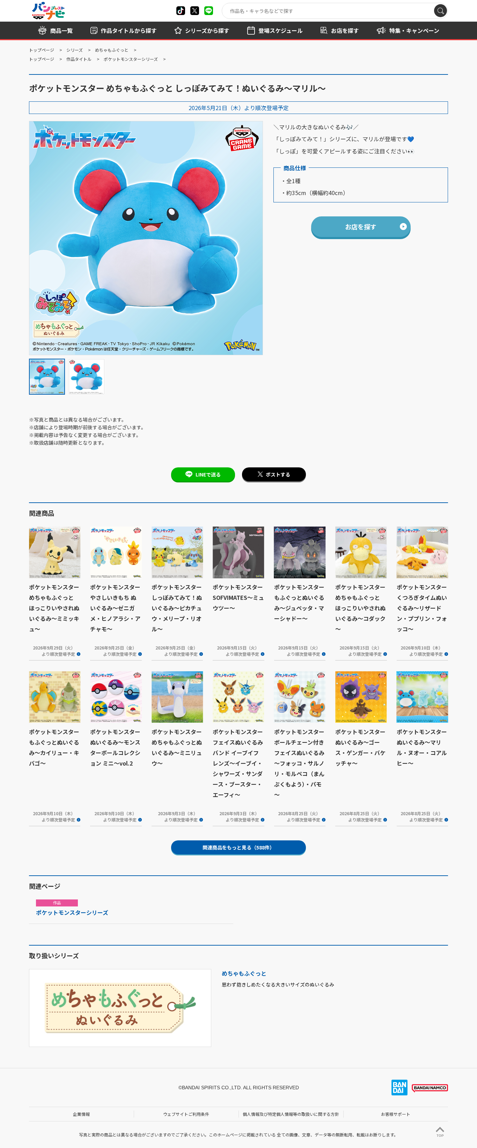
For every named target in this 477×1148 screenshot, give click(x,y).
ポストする (278, 474)
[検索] (440, 10)
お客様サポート (395, 1114)
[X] (181, 11)
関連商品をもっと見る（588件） (238, 847)
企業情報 (81, 1114)
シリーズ (74, 50)
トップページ (41, 50)
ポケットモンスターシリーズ (131, 59)
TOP (440, 1136)
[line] (209, 11)
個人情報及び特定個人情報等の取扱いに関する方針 (291, 1114)
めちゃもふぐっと (112, 50)
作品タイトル (78, 59)
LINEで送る (208, 474)
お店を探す (360, 226)
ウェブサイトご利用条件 (186, 1114)
